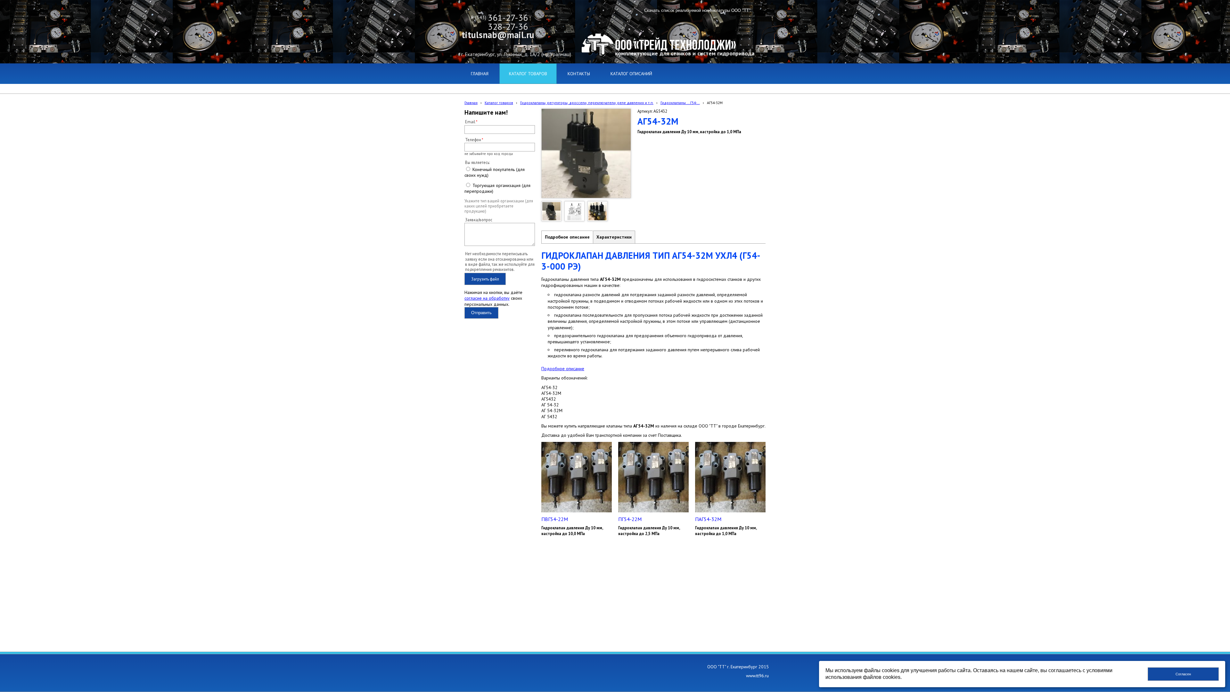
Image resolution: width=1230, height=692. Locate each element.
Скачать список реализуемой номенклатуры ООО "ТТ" (697, 10)
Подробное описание (567, 237)
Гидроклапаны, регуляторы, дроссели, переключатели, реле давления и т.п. (586, 102)
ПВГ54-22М (554, 519)
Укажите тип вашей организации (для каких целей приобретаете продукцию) (498, 206)
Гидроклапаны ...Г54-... (680, 102)
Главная (471, 102)
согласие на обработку (487, 298)
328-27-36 (508, 26)
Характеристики (614, 237)
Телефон (473, 139)
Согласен (1183, 674)
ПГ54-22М (630, 519)
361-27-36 (508, 17)
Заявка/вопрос (478, 219)
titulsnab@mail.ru (498, 35)
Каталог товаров (499, 102)
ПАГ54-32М (708, 519)
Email (470, 121)
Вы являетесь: (477, 162)
